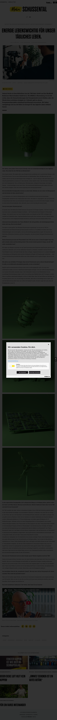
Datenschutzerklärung (13, 361)
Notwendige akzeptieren (34, 372)
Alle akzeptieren (22, 372)
